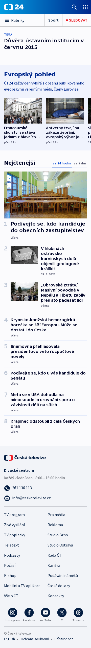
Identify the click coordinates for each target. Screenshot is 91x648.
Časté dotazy (59, 585)
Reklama (55, 524)
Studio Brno (58, 534)
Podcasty (12, 555)
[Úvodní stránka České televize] (25, 457)
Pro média (56, 514)
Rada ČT (55, 555)
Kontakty (56, 595)
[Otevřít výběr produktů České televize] (85, 7)
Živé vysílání (14, 524)
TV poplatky (14, 534)
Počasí (9, 565)
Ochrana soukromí (35, 639)
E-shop (10, 575)
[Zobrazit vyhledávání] (74, 7)
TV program (14, 514)
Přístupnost (64, 639)
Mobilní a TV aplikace (22, 585)
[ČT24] (14, 7)
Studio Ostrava (60, 545)
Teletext (11, 545)
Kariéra (54, 565)
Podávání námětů (63, 575)
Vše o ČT (11, 595)
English (9, 639)
